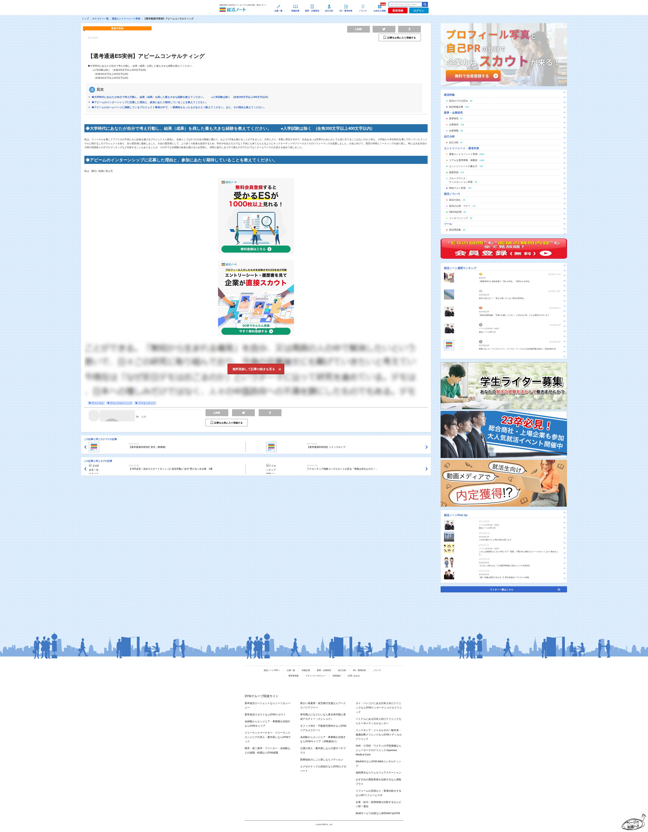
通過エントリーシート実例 (126, 18)
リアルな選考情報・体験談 (489, 328)
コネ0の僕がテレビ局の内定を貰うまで (495, 539)
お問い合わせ (354, 675)
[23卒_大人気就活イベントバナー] (504, 434)
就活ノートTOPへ (272, 670)
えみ (143, 416)
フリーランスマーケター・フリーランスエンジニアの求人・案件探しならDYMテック (268, 737)
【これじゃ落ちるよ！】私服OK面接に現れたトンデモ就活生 (504, 565)
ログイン (418, 10)
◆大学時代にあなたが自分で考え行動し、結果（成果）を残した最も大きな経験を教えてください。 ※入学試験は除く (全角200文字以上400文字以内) (180, 97)
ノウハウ (377, 670)
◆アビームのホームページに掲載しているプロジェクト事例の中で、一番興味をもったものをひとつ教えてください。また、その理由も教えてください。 (179, 107)
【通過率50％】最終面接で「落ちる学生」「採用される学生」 (505, 281)
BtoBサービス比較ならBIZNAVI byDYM (378, 813)
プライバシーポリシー (315, 675)
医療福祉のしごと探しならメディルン (321, 759)
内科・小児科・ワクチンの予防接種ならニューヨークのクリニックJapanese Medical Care (378, 750)
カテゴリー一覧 (100, 18)
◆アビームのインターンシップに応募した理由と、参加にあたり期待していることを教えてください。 (150, 102)
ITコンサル (98, 403)
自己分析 (342, 670)
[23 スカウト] (504, 54)
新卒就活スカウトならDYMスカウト (265, 714)
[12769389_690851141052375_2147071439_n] (504, 385)
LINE (217, 412)
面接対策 (482, 278)
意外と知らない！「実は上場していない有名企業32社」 (502, 298)
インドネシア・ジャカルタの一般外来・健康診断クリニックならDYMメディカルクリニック (379, 734)
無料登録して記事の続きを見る (254, 369)
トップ (85, 18)
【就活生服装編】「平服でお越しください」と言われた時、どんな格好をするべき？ (514, 315)
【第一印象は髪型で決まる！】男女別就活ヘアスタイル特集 (504, 577)
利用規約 (337, 675)
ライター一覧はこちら (502, 589)
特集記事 (306, 670)
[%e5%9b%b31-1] (504, 483)
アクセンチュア (147, 403)
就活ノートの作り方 (487, 331)
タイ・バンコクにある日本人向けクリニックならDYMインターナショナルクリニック (379, 707)
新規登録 (398, 10)
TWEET (243, 412)
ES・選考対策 (359, 670)
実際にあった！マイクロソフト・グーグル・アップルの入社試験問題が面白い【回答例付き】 (518, 348)
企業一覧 (291, 670)
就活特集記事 (484, 294)
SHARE (270, 412)
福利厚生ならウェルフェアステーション (378, 772)
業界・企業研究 (324, 670)
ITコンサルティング (121, 403)
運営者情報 (293, 675)
